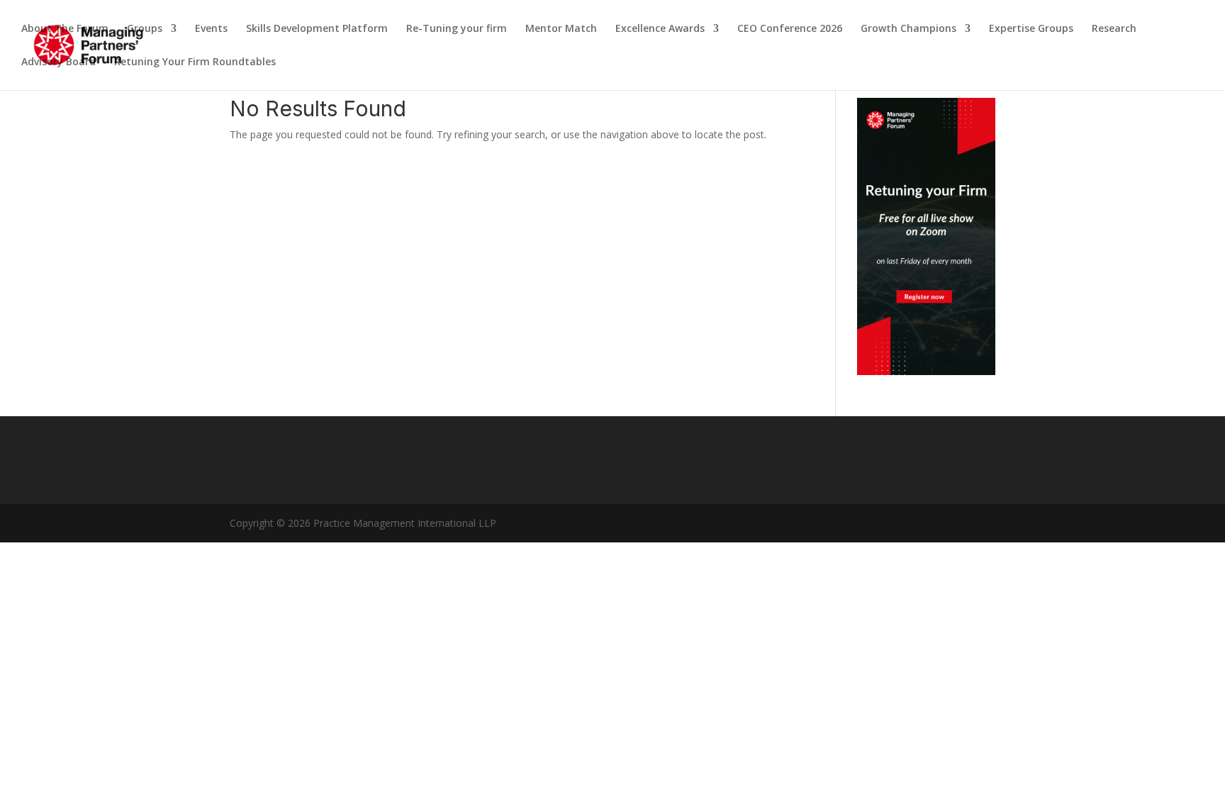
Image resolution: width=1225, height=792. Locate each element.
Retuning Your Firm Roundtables (195, 62)
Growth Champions (908, 29)
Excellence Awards (660, 29)
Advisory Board (58, 62)
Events (211, 29)
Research (1114, 29)
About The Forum (64, 29)
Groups (144, 29)
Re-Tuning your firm (456, 29)
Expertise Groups (1031, 29)
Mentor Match (561, 29)
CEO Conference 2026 (789, 29)
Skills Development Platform (317, 29)
